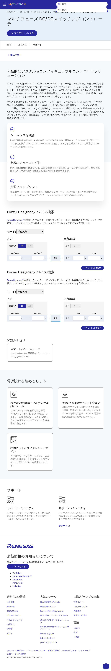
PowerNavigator (47, 633)
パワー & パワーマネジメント (30, 12)
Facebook (17, 579)
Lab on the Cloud (47, 638)
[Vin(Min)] (15, 258)
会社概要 (11, 602)
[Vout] (78, 258)
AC (29, 246)
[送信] (59, 10)
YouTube (16, 573)
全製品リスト (12, 12)
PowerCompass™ (15, 220)
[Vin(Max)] (38, 258)
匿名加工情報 (53, 650)
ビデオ (10, 633)
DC (22, 246)
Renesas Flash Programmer (52, 611)
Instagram (17, 582)
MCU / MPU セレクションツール (54, 615)
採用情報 (11, 606)
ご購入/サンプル (80, 606)
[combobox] (82, 9)
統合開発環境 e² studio (50, 602)
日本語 (76, 637)
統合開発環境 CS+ (48, 606)
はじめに (22, 44)
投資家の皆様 (12, 611)
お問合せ (11, 624)
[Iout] (94, 258)
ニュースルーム (13, 615)
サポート (37, 44)
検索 (82, 4)
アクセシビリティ (68, 650)
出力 (67, 246)
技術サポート (79, 602)
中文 (75, 632)
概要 (9, 44)
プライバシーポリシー (36, 650)
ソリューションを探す (92, 268)
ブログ (10, 629)
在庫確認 (77, 611)
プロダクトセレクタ (24, 33)
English (77, 628)
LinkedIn (16, 586)
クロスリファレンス (48, 642)
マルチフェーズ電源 (50, 12)
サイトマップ (84, 650)
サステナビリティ (14, 620)
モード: (11, 231)
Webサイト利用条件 (15, 650)
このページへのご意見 (16, 654)
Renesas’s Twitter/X (22, 576)
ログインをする (18, 566)
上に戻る (107, 668)
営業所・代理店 (80, 615)
